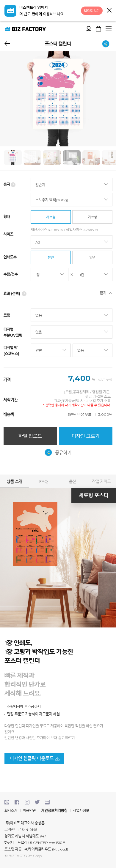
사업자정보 (81, 810)
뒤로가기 (7, 43)
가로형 (92, 217)
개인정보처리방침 (54, 810)
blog (47, 802)
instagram (27, 802)
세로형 (50, 217)
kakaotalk (6, 802)
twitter (37, 802)
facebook (17, 802)
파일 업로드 (30, 436)
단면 (51, 257)
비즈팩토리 (25, 28)
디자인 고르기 (86, 436)
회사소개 (11, 810)
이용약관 (29, 810)
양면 (92, 257)
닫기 (109, 10)
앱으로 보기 (92, 11)
